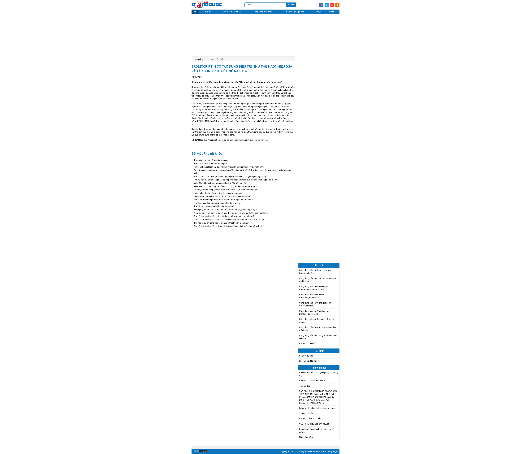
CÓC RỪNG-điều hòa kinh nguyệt (314, 424)
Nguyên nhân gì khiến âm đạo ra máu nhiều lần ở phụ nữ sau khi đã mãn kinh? (229, 167)
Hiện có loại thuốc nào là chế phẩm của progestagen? (218, 193)
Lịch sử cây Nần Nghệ (309, 361)
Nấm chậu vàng (306, 437)
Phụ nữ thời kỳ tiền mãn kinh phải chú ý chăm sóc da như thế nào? (224, 216)
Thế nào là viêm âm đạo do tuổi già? (210, 163)
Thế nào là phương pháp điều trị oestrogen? (214, 206)
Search (291, 5)
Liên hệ (332, 12)
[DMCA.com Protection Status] (200, 452)
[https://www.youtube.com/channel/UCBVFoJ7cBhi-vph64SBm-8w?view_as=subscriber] (337, 5)
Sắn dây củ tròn (306, 356)
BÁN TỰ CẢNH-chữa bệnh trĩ (312, 380)
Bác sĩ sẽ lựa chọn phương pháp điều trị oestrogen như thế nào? (223, 199)
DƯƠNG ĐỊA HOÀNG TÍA (310, 418)
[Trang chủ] (195, 12)
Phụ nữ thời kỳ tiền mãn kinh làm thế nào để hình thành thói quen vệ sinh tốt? (229, 226)
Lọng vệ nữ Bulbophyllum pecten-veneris (317, 408)
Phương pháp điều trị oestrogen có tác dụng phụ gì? (217, 203)
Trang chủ (198, 59)
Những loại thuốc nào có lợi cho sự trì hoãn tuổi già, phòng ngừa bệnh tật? (227, 209)
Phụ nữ (219, 59)
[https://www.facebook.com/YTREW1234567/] (321, 5)
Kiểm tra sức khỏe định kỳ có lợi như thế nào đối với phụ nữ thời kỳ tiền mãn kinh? (231, 213)
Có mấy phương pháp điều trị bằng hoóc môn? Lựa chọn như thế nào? (226, 189)
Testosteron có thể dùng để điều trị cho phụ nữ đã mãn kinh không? (225, 186)
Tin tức (318, 12)
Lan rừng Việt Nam (263, 12)
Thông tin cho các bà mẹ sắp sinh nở (211, 160)
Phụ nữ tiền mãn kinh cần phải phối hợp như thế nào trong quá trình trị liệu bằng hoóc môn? (235, 180)
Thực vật (207, 12)
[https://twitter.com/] (327, 5)
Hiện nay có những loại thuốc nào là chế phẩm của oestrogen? (222, 196)
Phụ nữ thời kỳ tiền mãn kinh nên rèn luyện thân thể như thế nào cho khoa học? (230, 219)
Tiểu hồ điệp (304, 386)
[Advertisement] (265, 35)
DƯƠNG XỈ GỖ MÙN (308, 343)
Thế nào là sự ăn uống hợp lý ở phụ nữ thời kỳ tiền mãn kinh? (221, 223)
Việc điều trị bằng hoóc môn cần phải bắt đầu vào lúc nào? (221, 183)
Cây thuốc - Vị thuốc (232, 12)
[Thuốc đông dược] (207, 7)
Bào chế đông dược (295, 12)
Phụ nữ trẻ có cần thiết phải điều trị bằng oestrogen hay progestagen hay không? (230, 176)
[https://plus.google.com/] (332, 5)
